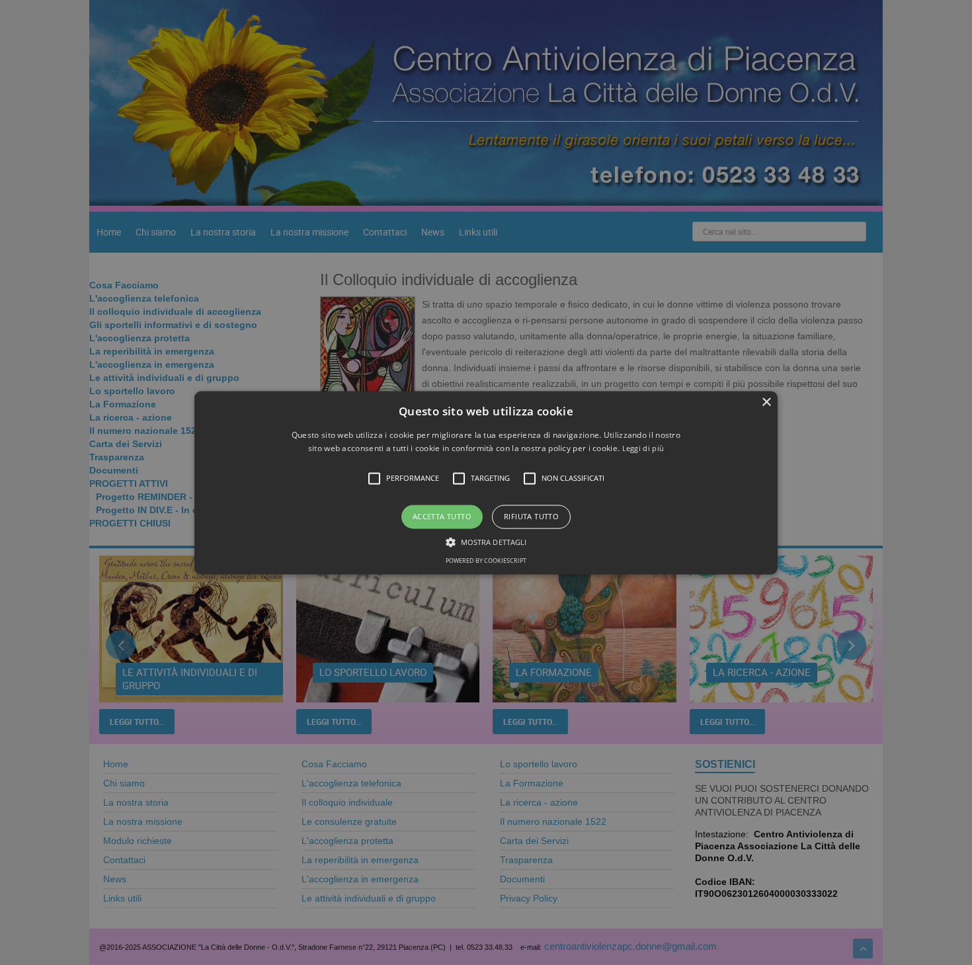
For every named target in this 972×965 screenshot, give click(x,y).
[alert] (486, 482)
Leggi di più (643, 448)
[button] (486, 482)
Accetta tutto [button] (442, 517)
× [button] (766, 402)
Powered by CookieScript (486, 560)
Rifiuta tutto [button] (531, 517)
